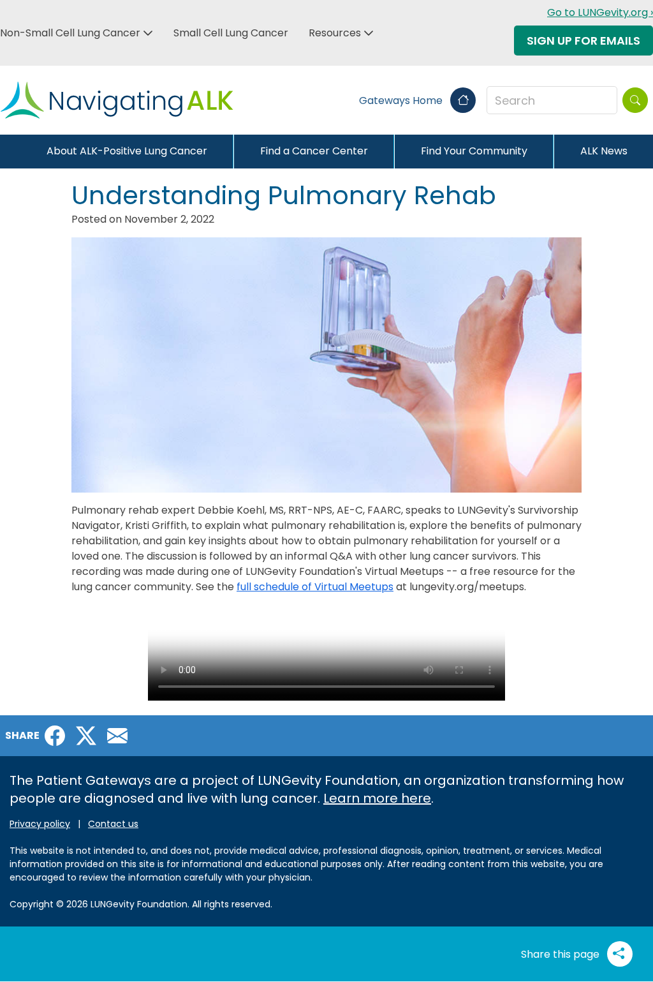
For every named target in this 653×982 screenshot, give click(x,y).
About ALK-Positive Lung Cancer (127, 151)
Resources (335, 33)
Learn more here (377, 798)
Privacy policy (40, 823)
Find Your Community (474, 151)
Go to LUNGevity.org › (600, 12)
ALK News (603, 151)
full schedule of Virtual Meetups (315, 586)
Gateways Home (402, 100)
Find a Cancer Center (314, 151)
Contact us (113, 823)
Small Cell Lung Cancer (230, 33)
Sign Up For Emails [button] (583, 40)
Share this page (561, 954)
